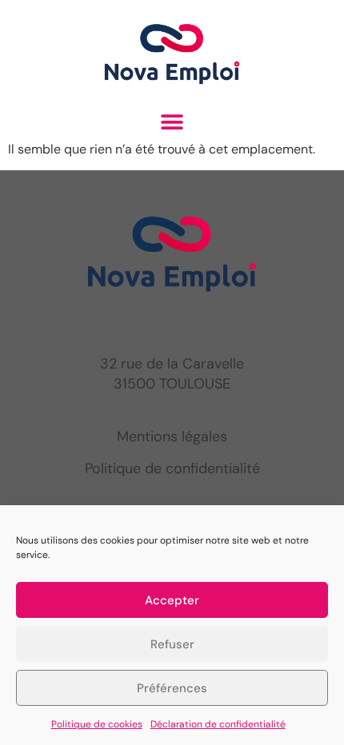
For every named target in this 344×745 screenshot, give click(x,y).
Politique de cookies (96, 724)
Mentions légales (172, 436)
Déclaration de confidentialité (218, 724)
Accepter (172, 600)
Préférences (172, 688)
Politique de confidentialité (172, 468)
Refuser (172, 644)
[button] (172, 122)
